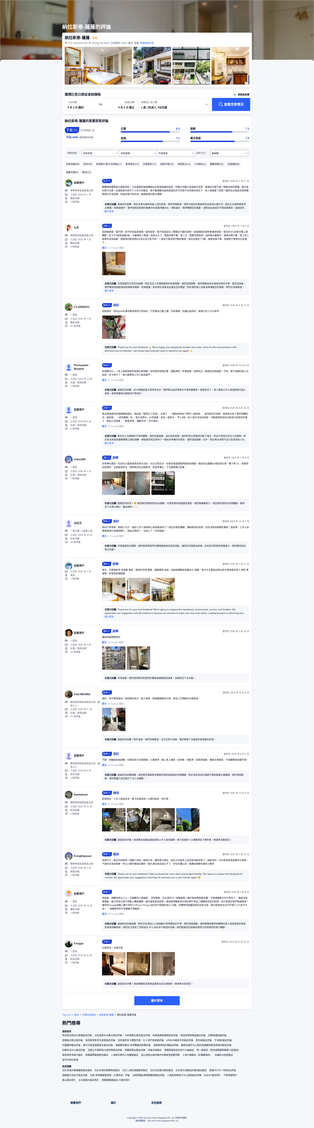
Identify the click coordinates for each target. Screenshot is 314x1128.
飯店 (76, 1014)
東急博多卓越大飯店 (72, 1055)
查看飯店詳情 (147, 43)
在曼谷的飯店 (89, 1014)
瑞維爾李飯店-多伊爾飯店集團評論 (133, 1045)
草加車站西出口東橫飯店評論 (77, 1035)
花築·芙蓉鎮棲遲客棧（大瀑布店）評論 (110, 1075)
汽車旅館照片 (230, 1075)
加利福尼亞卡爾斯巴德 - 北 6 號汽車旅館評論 (141, 1040)
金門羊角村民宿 (70, 1059)
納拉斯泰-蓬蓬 (106, 1014)
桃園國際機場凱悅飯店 (96, 1055)
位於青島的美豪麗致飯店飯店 (77, 1070)
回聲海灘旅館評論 (217, 1035)
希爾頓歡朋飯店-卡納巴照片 (116, 1080)
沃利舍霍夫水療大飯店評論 (108, 1035)
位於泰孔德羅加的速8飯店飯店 (191, 1070)
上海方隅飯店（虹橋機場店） (197, 1055)
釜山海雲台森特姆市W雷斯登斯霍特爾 (160, 1055)
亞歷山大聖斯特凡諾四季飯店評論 (105, 1050)
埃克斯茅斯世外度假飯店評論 (100, 1040)
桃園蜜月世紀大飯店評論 (74, 1075)
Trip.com (66, 1014)
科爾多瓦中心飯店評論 (73, 1050)
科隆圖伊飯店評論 (71, 1045)
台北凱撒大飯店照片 (88, 1080)
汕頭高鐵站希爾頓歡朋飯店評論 (148, 1075)
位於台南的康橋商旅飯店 (107, 1070)
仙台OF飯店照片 (212, 1075)
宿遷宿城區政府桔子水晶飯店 (179, 1050)
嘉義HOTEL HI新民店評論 (222, 1070)
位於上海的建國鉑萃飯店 (135, 1070)
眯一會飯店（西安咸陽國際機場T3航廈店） (219, 1050)
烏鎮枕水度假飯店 (224, 1055)
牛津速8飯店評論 (223, 1040)
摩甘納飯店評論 (204, 1040)
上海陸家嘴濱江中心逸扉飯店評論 (184, 1075)
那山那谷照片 (69, 1080)
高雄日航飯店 (155, 1050)
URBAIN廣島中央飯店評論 (179, 1040)
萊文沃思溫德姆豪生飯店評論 (98, 1045)
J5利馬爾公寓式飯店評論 (137, 1035)
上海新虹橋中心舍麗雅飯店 (124, 1055)
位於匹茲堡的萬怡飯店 (161, 1070)
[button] (292, 5)
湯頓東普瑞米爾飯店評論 (165, 1045)
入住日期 (72, 102)
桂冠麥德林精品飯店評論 (193, 1035)
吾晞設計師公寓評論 (72, 1040)
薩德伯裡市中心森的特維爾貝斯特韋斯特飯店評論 (206, 1045)
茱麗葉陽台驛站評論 (135, 1050)
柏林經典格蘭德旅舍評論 (165, 1035)
